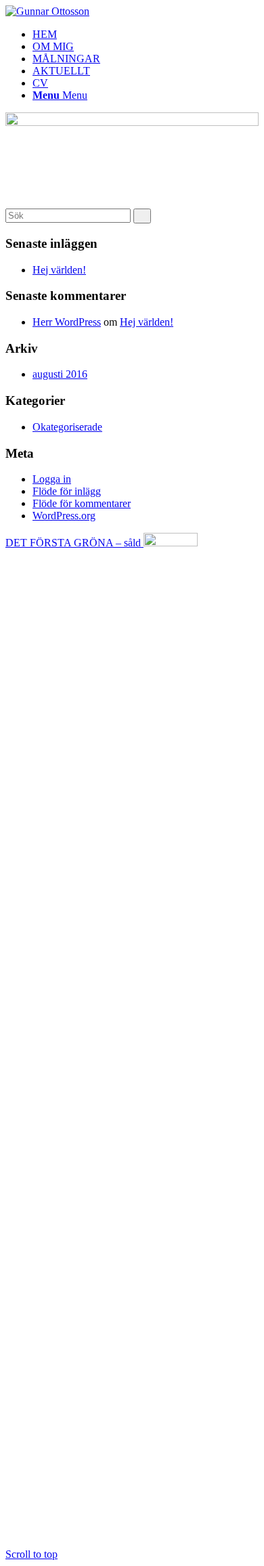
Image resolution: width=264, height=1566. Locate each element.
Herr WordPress (66, 322)
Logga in (51, 479)
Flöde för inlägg (66, 491)
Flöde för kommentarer (81, 503)
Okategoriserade (67, 427)
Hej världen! (59, 270)
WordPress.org (63, 515)
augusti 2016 (59, 374)
